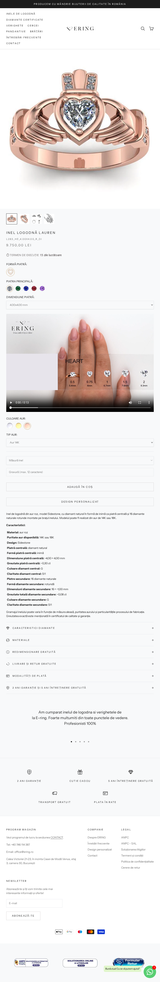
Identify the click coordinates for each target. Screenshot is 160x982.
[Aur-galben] (18, 425)
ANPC (125, 837)
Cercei (33, 25)
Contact (13, 43)
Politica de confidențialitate (137, 861)
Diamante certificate (24, 19)
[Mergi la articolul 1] (11, 218)
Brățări (36, 31)
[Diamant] (9, 288)
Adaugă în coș (80, 486)
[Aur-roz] (27, 426)
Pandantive (16, 31)
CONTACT (57, 837)
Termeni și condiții (132, 855)
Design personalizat (80, 501)
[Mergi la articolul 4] (49, 218)
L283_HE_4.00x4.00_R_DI (24, 239)
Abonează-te (23, 915)
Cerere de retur (130, 867)
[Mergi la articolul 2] (24, 218)
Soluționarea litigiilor (133, 849)
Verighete (15, 25)
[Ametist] (42, 288)
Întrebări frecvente (24, 37)
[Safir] (26, 288)
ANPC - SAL (129, 843)
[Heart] (10, 272)
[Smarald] (18, 288)
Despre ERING (97, 837)
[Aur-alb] (9, 425)
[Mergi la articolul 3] (36, 218)
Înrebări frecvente (98, 843)
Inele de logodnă (21, 13)
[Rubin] (34, 288)
